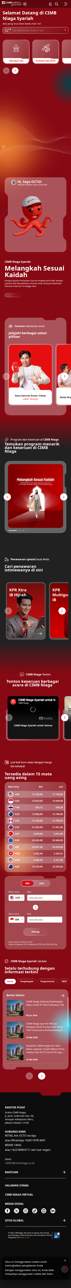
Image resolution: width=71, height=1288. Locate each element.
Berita (10, 981)
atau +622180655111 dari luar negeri (28, 1150)
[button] (56, 4)
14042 (17, 1145)
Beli (27, 883)
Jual (41, 883)
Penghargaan (27, 981)
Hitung (35, 931)
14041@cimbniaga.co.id (19, 1163)
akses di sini (24, 1237)
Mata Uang (14, 892)
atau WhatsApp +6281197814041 (25, 1140)
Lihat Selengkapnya (24, 524)
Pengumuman (47, 981)
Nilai (29, 892)
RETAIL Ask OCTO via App (20, 1135)
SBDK (64, 981)
